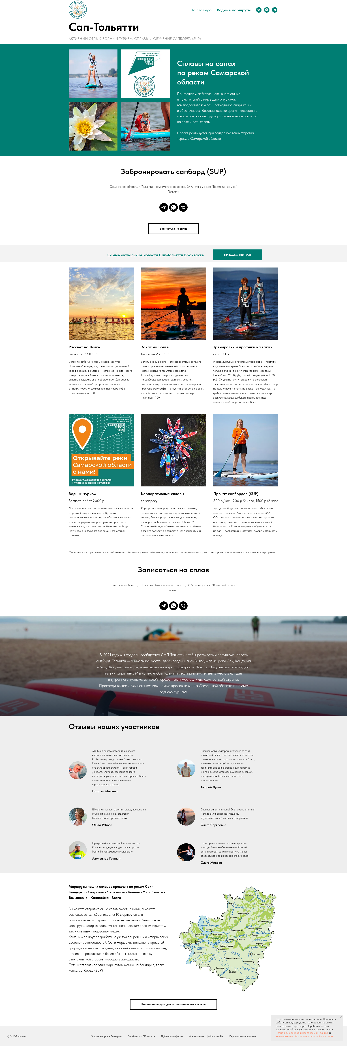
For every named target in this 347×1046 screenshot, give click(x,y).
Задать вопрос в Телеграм (106, 1036)
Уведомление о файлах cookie (206, 1036)
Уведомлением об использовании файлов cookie (304, 1036)
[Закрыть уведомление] (340, 1017)
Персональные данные (242, 1036)
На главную (200, 10)
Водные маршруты (234, 10)
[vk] (259, 10)
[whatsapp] (266, 10)
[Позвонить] (183, 207)
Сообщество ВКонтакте (141, 1036)
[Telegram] (163, 207)
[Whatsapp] (173, 207)
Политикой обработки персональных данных (302, 1032)
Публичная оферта (172, 1036)
